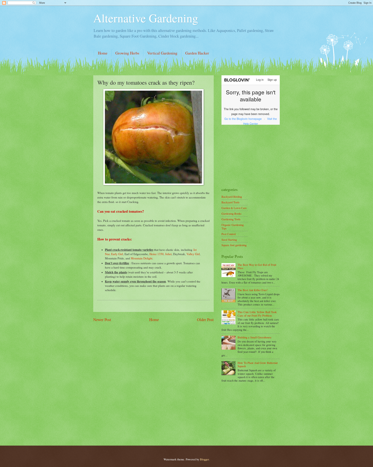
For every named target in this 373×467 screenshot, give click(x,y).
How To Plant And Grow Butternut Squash (258, 364)
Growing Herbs (127, 53)
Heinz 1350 (156, 254)
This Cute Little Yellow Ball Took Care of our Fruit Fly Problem (257, 313)
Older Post (205, 319)
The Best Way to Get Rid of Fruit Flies (257, 266)
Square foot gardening (234, 245)
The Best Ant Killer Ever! (253, 290)
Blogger (204, 459)
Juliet (168, 254)
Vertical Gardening (162, 53)
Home (102, 53)
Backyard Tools (230, 202)
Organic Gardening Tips (232, 226)
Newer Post (102, 319)
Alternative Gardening (145, 18)
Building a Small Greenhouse (254, 337)
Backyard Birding (231, 196)
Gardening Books (231, 213)
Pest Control (228, 234)
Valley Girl (193, 254)
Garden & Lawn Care (234, 208)
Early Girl (117, 254)
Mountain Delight (141, 258)
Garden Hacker (197, 53)
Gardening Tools (231, 219)
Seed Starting (229, 239)
